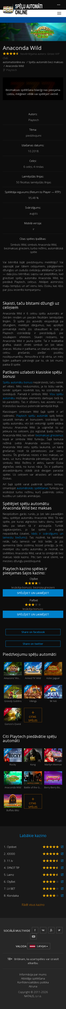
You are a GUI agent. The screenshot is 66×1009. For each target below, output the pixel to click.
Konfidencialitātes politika (33, 982)
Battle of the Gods (33, 782)
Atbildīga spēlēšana (33, 978)
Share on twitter (33, 643)
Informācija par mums (33, 974)
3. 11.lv (8, 861)
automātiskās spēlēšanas (33, 488)
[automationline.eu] (22, 8)
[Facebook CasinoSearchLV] (35, 930)
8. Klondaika (11, 895)
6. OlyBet (9, 881)
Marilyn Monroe (53, 757)
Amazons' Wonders (13, 671)
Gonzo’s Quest (12, 717)
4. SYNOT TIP (11, 867)
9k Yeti (51, 694)
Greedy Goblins (12, 694)
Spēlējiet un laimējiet (33, 593)
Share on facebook (33, 632)
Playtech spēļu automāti (32, 415)
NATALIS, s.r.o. (33, 996)
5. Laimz (9, 874)
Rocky (10, 757)
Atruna (33, 986)
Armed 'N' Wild (32, 671)
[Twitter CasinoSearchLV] (59, 930)
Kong (31, 757)
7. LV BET (9, 888)
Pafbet (34, 600)
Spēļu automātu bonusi (17, 382)
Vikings (31, 694)
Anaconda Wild (13, 782)
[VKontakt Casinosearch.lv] (43, 930)
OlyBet (34, 579)
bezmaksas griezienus (49, 435)
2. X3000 (9, 854)
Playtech (11, 70)
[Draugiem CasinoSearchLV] (51, 930)
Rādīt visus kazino (33, 905)
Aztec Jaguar (52, 671)
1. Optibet (10, 847)
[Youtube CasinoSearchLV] (33, 936)
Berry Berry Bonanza (53, 782)
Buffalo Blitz (12, 805)
